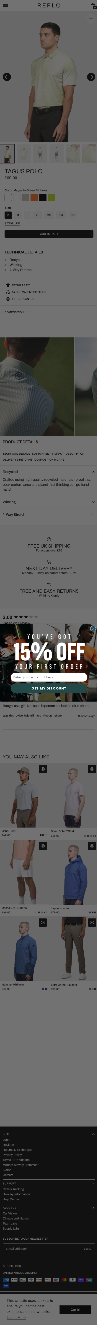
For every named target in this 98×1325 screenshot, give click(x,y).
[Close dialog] (91, 628)
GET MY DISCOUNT (47, 688)
